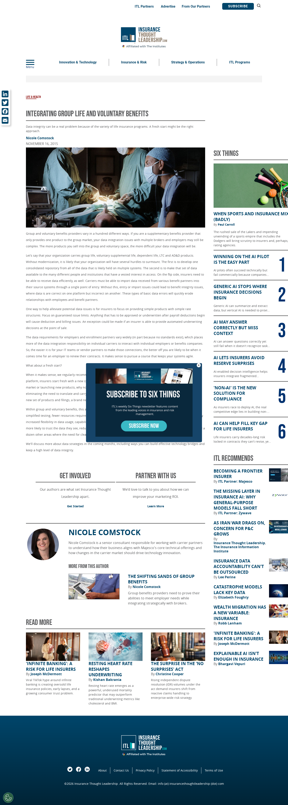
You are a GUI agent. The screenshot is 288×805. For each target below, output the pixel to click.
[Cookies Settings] (8, 797)
